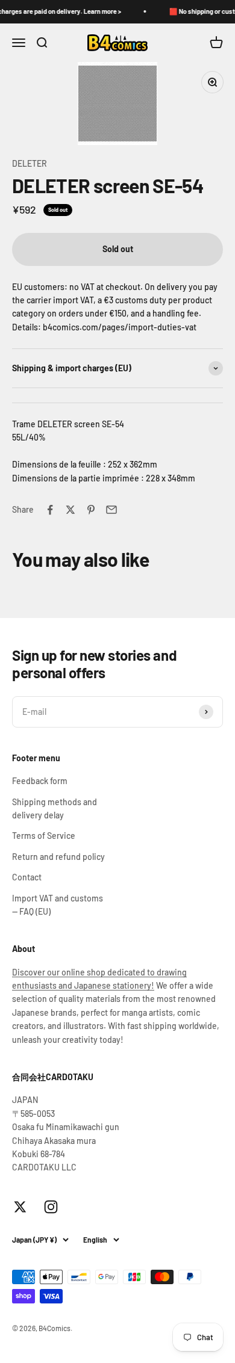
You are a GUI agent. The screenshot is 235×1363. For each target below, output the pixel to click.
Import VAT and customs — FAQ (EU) (57, 904)
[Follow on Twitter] (20, 1207)
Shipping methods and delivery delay (54, 808)
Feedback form (39, 781)
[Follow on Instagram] (51, 1207)
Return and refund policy (58, 856)
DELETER (29, 163)
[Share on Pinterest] (91, 509)
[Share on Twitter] (70, 509)
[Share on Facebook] (50, 509)
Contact (27, 877)
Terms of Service (43, 835)
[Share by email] (111, 509)
